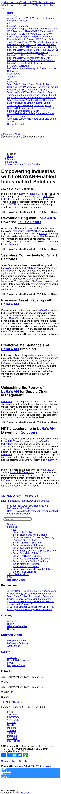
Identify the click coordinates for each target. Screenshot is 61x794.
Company (6, 615)
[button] (7, 134)
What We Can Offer (17, 626)
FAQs (10, 577)
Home (10, 13)
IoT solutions (29, 268)
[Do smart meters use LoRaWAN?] (26, 601)
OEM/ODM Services (18, 574)
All (8, 23)
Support (11, 159)
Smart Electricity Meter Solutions (30, 535)
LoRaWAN (11, 204)
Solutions (12, 162)
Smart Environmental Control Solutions (33, 569)
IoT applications (9, 244)
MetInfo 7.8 (20, 766)
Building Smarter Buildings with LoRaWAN (29, 609)
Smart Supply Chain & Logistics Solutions (34, 550)
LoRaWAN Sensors (17, 640)
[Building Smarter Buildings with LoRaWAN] (30, 607)
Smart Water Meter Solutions (28, 545)
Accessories (13, 646)
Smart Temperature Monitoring (29, 548)
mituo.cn (46, 766)
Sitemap (5, 761)
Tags (14, 761)
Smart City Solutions (23, 532)
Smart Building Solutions (26, 566)
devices (43, 233)
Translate (24, 792)
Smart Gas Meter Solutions (27, 553)
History (11, 624)
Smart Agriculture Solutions (27, 543)
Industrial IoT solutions (13, 441)
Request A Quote (16, 580)
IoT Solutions (29, 222)
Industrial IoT (36, 194)
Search (23, 761)
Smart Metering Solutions (26, 564)
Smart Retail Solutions (24, 572)
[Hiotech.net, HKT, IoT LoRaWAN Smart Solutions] (30, 3)
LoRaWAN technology (12, 231)
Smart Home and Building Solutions (31, 558)
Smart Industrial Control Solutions (24, 164)
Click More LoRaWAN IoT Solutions (19, 496)
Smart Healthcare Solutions (27, 556)
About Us (12, 621)
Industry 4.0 (22, 194)
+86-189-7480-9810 (11, 702)
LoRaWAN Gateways (18, 643)
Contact (11, 629)
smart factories (41, 501)
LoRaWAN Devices (12, 635)
